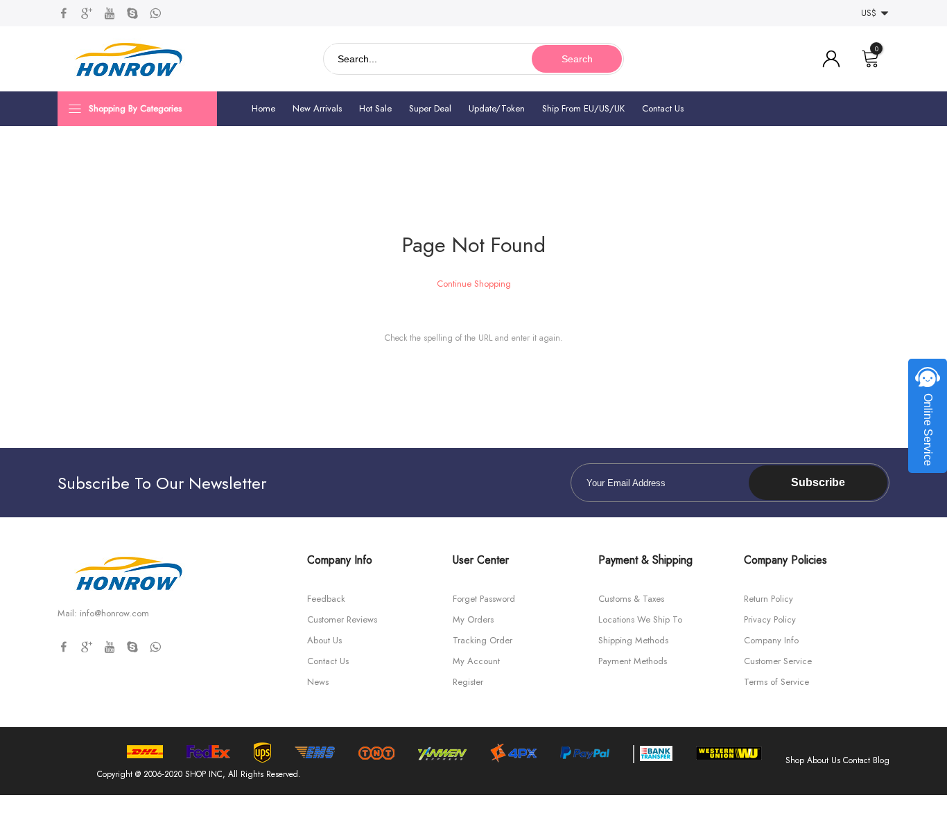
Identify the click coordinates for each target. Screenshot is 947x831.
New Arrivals (317, 108)
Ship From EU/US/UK (583, 108)
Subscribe (818, 482)
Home (263, 108)
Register (468, 681)
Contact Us (663, 108)
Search (577, 58)
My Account (476, 661)
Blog (881, 760)
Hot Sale (375, 108)
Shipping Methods (633, 640)
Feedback (326, 598)
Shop (794, 760)
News (318, 681)
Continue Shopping (474, 283)
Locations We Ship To (640, 619)
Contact (856, 760)
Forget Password (484, 598)
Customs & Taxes (631, 598)
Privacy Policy (770, 619)
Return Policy (768, 598)
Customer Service (778, 661)
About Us (324, 640)
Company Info (771, 640)
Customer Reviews (342, 619)
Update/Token (497, 108)
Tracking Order (482, 640)
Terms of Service (776, 681)
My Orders (473, 619)
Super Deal (430, 108)
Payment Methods (632, 661)
